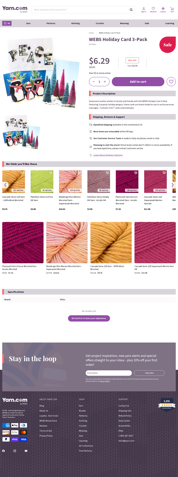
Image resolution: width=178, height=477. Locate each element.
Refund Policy (124, 415)
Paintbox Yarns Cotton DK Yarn (42, 198)
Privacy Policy (105, 381)
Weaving (124, 23)
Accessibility (124, 425)
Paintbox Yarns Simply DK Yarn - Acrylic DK (98, 198)
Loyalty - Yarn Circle (48, 415)
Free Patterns (85, 450)
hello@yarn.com (126, 440)
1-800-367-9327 (125, 435)
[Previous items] (5, 185)
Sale (147, 23)
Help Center (124, 420)
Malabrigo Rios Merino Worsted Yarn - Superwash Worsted (70, 200)
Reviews (43, 425)
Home (91, 33)
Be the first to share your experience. (89, 318)
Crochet (100, 23)
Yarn (28, 23)
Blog (41, 405)
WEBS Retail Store (48, 420)
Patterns (51, 23)
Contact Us (123, 405)
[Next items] (172, 185)
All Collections (86, 445)
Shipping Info (124, 410)
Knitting (75, 23)
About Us (43, 410)
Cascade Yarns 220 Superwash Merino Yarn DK (153, 200)
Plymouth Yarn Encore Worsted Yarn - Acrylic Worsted (127, 200)
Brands (82, 410)
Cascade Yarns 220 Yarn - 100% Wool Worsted (13, 198)
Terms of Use (45, 430)
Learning (169, 23)
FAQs (120, 430)
